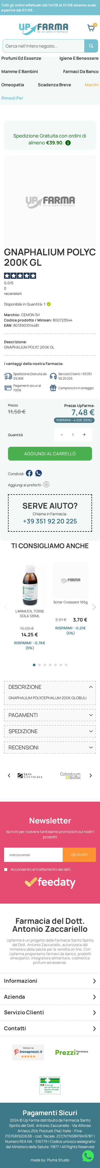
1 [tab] (34, 665)
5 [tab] (55, 665)
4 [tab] (50, 665)
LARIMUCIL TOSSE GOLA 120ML (29, 613)
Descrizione (25, 686)
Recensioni (24, 747)
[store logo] (43, 28)
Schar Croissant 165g (70, 602)
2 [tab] (39, 665)
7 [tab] (66, 665)
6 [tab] (60, 665)
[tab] (50, 687)
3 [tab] (44, 665)
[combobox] (50, 46)
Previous (6, 607)
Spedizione (23, 731)
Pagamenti (23, 715)
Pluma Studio (58, 1159)
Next (94, 607)
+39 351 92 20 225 (50, 521)
